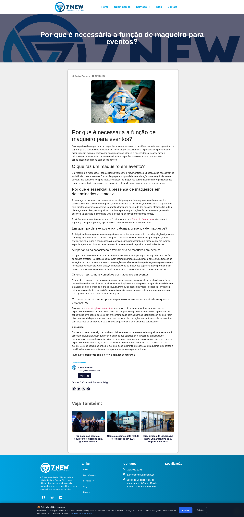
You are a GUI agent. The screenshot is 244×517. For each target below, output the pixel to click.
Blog (159, 6)
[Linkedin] (60, 497)
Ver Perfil (84, 376)
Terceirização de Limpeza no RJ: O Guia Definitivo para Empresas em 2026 (158, 439)
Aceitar (185, 510)
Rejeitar (200, 510)
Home (104, 6)
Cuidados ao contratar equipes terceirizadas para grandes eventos (88, 439)
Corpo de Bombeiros (142, 219)
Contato (172, 6)
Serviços (141, 6)
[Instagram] (52, 497)
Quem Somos (122, 6)
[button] (74, 388)
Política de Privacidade (82, 513)
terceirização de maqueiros (99, 308)
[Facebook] (43, 497)
